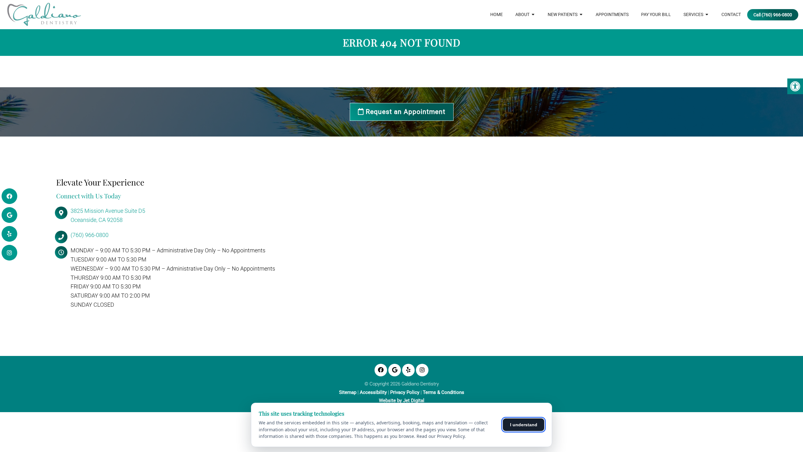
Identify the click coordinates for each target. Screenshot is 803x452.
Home (496, 14)
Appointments (612, 14)
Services (693, 14)
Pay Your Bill (656, 14)
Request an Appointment (404, 112)
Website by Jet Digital (401, 400)
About (522, 14)
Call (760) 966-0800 (772, 14)
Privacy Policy (404, 392)
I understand (523, 424)
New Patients (562, 14)
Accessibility (373, 392)
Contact (731, 14)
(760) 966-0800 (90, 235)
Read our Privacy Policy (441, 436)
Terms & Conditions (443, 392)
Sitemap (347, 392)
